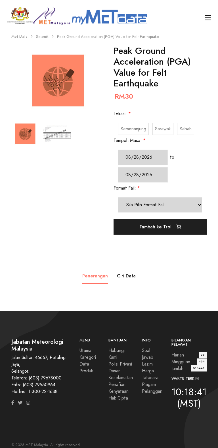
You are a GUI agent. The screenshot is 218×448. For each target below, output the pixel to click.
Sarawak (163, 129)
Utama (85, 350)
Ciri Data (126, 276)
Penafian (116, 384)
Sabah (186, 129)
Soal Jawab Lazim (147, 357)
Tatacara (150, 378)
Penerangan (95, 276)
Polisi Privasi (120, 364)
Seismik (42, 36)
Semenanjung (133, 129)
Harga (148, 371)
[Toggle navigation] (207, 17)
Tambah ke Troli (156, 227)
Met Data (19, 36)
